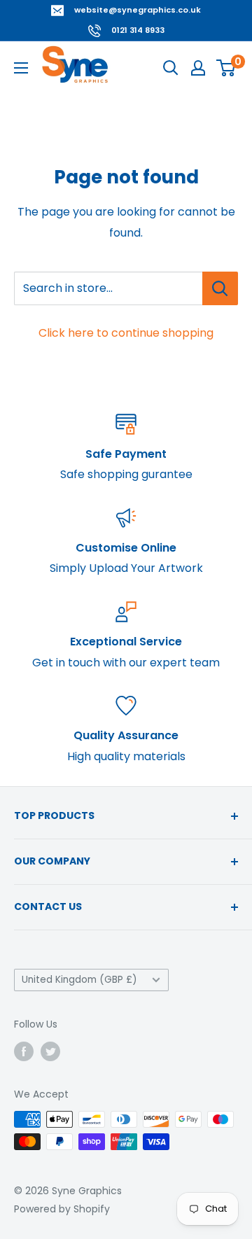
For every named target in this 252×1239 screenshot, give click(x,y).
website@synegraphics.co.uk (137, 9)
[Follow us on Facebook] (24, 1050)
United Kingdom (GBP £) (79, 979)
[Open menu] (21, 68)
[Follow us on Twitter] (50, 1050)
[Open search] (170, 68)
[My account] (198, 68)
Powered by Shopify (62, 1209)
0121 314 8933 (137, 30)
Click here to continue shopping (126, 333)
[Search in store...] (220, 288)
